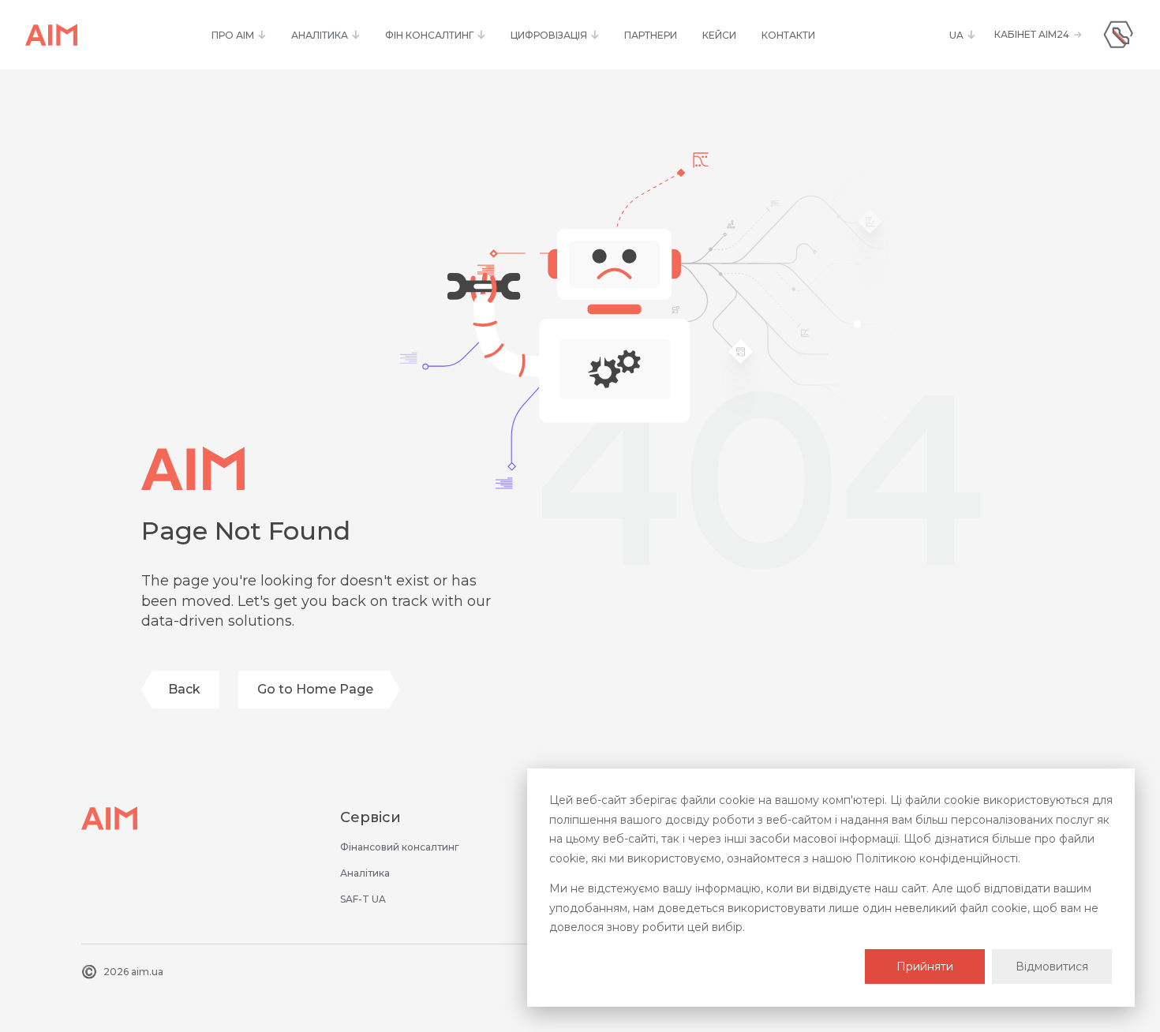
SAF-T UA (363, 899)
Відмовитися (1052, 966)
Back (184, 689)
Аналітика (365, 873)
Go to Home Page (315, 689)
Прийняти (924, 966)
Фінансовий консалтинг (399, 847)
